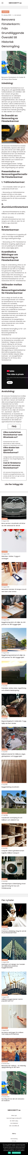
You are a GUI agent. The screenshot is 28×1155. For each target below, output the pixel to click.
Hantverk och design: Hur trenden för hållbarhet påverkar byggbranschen (13, 965)
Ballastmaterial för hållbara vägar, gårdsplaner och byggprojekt (14, 755)
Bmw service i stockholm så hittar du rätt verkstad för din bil (13, 524)
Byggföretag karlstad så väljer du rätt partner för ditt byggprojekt (13, 656)
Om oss (14, 1141)
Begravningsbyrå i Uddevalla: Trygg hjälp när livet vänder (14, 722)
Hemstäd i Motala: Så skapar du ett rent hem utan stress (14, 590)
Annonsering (14, 1138)
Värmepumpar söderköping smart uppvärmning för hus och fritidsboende (14, 886)
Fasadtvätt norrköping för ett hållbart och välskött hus (12, 819)
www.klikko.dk (15, 1126)
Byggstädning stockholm (10, 787)
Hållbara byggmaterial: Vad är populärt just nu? (12, 1000)
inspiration (4, 518)
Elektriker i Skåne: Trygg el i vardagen (11, 557)
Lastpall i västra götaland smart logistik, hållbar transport (13, 852)
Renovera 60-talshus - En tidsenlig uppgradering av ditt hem (14, 1066)
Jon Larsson (17, 15)
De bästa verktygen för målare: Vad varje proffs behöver (12, 1033)
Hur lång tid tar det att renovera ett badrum (13, 1099)
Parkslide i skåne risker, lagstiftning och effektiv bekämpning (14, 689)
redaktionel (5, 11)
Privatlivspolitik (16, 1152)
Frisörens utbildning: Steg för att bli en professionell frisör (14, 932)
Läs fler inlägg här (14, 484)
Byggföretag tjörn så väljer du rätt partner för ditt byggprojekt (14, 623)
